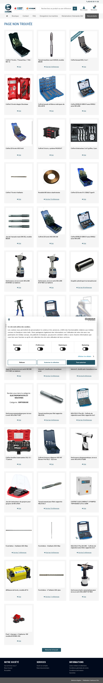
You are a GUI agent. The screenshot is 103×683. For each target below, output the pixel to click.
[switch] (39, 348)
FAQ (34, 16)
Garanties (72, 673)
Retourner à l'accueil (51, 650)
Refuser (22, 362)
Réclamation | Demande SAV (72, 16)
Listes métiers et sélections (78, 666)
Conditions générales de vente (79, 668)
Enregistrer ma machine (49, 16)
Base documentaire (43, 668)
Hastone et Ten (94, 680)
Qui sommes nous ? (10, 666)
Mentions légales (76, 680)
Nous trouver (8, 668)
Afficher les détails (84, 356)
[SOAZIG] (21, 8)
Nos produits (92, 16)
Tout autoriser (81, 362)
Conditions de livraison (76, 670)
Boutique (15, 16)
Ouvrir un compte (42, 666)
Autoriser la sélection (51, 362)
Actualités (7, 670)
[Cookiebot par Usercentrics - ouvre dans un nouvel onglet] (86, 319)
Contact (26, 16)
